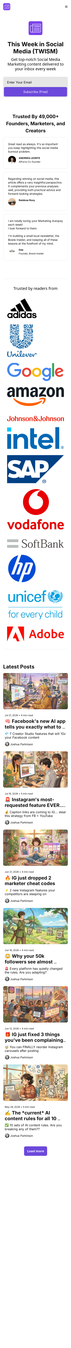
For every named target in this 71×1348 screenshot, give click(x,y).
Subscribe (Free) (35, 92)
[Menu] (66, 6)
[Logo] (6, 6)
